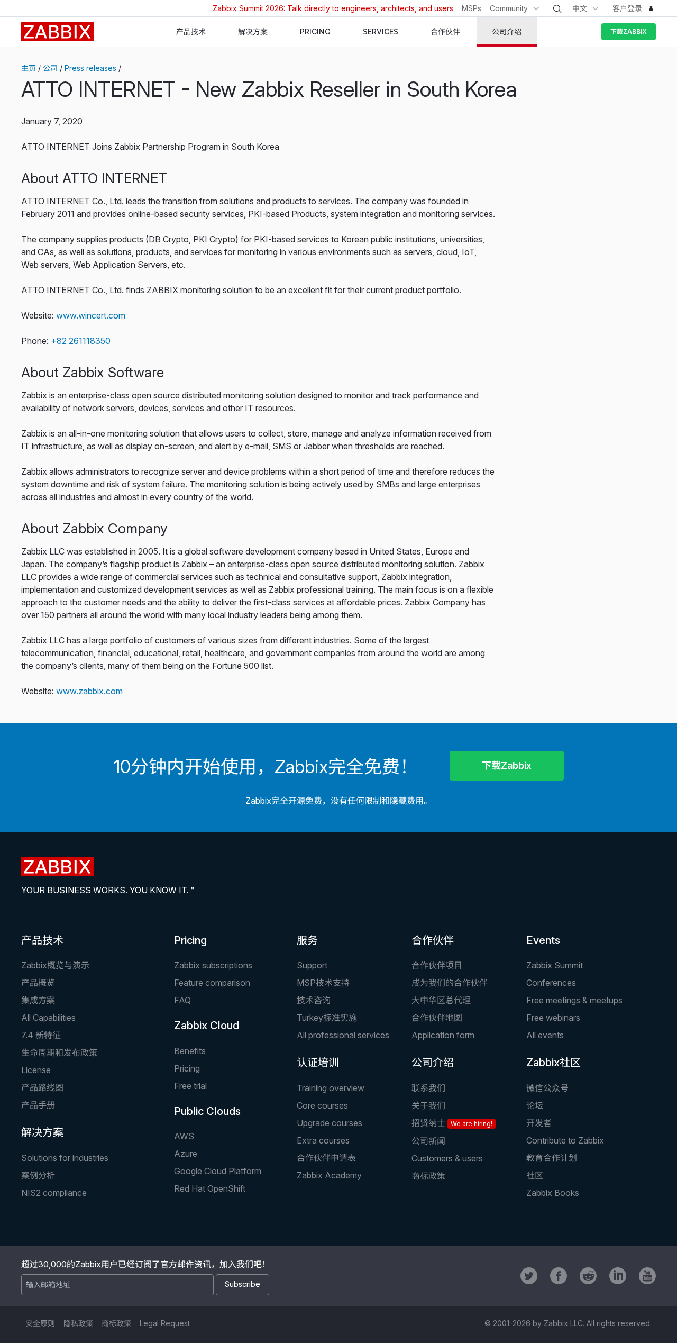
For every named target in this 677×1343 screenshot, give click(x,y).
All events (545, 1035)
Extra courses (323, 1140)
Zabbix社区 (553, 1062)
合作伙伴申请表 (326, 1158)
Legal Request (165, 1323)
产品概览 (38, 982)
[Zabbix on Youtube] (647, 1275)
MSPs (471, 8)
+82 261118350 (81, 340)
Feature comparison (212, 982)
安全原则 (40, 1323)
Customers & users (447, 1158)
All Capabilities (48, 1017)
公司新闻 (428, 1141)
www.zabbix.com (89, 691)
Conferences (551, 982)
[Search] (557, 9)
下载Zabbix (628, 31)
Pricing (190, 940)
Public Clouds (207, 1111)
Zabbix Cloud (206, 1025)
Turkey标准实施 (327, 1017)
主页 (28, 67)
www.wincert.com (90, 315)
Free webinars (553, 1017)
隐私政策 (78, 1323)
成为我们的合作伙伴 (449, 982)
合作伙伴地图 (436, 1017)
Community (509, 8)
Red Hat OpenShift (209, 1188)
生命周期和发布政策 (59, 1052)
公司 (50, 67)
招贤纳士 (451, 1123)
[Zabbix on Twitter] (528, 1275)
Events (543, 940)
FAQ (182, 1000)
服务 (307, 940)
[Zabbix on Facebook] (558, 1275)
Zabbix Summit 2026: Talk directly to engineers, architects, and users (333, 8)
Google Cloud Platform (217, 1171)
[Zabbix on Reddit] (588, 1275)
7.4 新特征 (41, 1035)
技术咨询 (314, 1000)
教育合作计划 (551, 1158)
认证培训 (318, 1062)
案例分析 (38, 1175)
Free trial (190, 1086)
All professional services (343, 1035)
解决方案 (42, 1132)
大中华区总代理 (441, 1000)
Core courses (322, 1105)
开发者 (539, 1123)
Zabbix (57, 31)
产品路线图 (42, 1087)
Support (312, 965)
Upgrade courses (329, 1123)
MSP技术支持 (323, 982)
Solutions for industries (64, 1158)
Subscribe (242, 1284)
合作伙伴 (432, 940)
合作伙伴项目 (436, 965)
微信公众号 (547, 1088)
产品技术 (42, 940)
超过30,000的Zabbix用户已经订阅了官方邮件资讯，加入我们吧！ (145, 1264)
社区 (534, 1175)
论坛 (534, 1105)
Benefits (190, 1051)
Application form (442, 1035)
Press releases (90, 67)
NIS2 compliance (54, 1192)
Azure (185, 1153)
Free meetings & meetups (574, 1000)
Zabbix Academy (329, 1175)
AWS (184, 1136)
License (36, 1070)
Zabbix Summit (554, 965)
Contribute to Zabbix (565, 1140)
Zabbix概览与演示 (55, 965)
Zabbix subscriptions (213, 965)
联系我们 (428, 1088)
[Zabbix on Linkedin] (617, 1275)
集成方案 (38, 1000)
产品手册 (38, 1105)
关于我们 (428, 1105)
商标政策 (428, 1175)
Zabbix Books (552, 1192)
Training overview (330, 1088)
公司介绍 (432, 1062)
